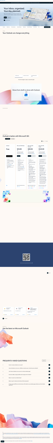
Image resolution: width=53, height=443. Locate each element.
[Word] (29, 186)
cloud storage (10, 164)
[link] (4, 27)
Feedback (2, 441)
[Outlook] (17, 186)
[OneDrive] (19, 186)
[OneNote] (28, 188)
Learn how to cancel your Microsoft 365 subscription (12, 433)
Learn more (20, 438)
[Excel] (31, 186)
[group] (10, 119)
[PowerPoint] (32, 186)
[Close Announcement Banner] (49, 2)
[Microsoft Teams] (32, 188)
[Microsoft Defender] (31, 188)
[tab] (5, 35)
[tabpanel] (26, 49)
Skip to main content (2, 0)
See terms (22, 153)
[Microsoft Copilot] (28, 186)
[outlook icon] (6, 185)
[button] (6, 125)
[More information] (12, 163)
